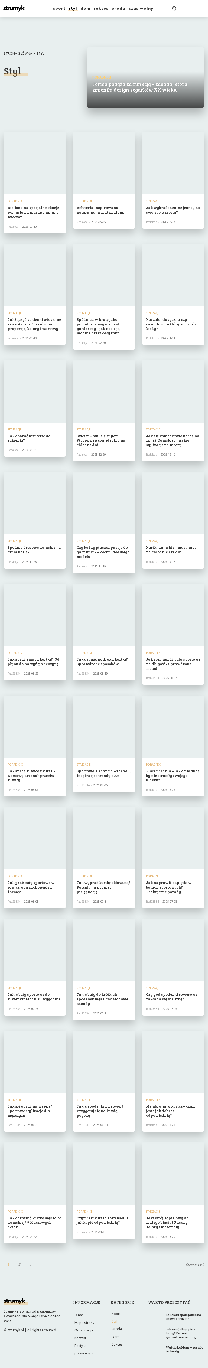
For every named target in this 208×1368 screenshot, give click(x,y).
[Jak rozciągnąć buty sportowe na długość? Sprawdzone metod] (173, 615)
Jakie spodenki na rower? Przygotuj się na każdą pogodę (100, 1110)
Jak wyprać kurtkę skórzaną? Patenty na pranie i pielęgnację (104, 887)
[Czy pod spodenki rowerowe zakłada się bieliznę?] (173, 950)
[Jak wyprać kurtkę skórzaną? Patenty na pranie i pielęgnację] (104, 838)
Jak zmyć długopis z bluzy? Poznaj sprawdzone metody (181, 1333)
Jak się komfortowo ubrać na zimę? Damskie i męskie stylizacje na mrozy (172, 440)
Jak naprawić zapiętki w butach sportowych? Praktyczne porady (168, 887)
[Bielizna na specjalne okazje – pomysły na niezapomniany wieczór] (35, 163)
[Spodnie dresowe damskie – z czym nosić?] (35, 503)
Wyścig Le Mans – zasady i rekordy (184, 1349)
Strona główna (18, 53)
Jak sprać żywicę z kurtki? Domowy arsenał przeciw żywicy (32, 775)
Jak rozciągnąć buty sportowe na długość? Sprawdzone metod (173, 664)
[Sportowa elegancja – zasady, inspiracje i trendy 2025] (104, 727)
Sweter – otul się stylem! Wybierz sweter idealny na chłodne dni (101, 440)
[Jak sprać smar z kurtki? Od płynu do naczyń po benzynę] (35, 615)
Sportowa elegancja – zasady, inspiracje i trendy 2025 (104, 773)
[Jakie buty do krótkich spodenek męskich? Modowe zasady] (104, 950)
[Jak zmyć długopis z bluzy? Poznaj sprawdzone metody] (156, 1331)
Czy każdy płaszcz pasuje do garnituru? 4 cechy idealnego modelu (103, 552)
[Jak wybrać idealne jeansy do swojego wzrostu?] (173, 163)
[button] (174, 8)
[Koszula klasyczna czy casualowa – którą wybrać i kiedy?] (173, 275)
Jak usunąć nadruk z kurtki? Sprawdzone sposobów (102, 661)
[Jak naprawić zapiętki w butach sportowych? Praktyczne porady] (173, 838)
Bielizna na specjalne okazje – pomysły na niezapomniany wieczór (35, 212)
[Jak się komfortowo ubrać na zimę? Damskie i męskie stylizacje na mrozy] (173, 391)
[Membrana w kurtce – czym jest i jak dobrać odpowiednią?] (173, 1062)
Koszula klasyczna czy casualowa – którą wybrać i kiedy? (171, 324)
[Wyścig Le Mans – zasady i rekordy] (156, 1349)
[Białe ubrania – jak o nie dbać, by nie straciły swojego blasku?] (173, 727)
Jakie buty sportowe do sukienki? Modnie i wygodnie (34, 996)
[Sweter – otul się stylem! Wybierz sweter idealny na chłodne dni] (104, 391)
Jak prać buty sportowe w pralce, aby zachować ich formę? (31, 887)
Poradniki (18, 87)
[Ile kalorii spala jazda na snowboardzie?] (156, 1317)
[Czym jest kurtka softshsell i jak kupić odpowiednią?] (104, 1173)
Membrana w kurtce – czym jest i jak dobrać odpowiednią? (171, 1110)
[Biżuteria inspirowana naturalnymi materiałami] (104, 163)
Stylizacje (48, 87)
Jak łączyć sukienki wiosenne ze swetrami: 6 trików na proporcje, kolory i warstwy (34, 324)
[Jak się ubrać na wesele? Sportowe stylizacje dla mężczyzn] (35, 1062)
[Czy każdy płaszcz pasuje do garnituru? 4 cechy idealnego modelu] (104, 503)
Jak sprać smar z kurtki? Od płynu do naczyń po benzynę (34, 661)
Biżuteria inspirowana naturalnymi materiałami (101, 210)
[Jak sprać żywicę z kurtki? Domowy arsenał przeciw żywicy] (35, 727)
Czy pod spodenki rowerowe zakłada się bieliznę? (171, 996)
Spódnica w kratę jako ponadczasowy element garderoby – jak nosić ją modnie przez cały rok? (98, 326)
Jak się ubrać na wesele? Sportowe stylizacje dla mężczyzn (30, 1110)
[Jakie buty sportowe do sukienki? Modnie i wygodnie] (35, 950)
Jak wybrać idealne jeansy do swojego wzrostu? (173, 210)
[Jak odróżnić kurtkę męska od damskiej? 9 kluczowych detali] (35, 1173)
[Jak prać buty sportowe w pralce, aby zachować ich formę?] (35, 838)
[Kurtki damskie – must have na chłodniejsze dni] (173, 503)
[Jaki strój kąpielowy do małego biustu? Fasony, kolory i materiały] (173, 1173)
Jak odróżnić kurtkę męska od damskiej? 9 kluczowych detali (35, 1222)
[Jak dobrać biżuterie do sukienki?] (35, 391)
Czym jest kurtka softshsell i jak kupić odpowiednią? (102, 1220)
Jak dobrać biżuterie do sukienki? (29, 438)
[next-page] (30, 1264)
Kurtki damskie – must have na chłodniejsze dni (171, 549)
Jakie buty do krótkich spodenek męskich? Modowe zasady (102, 999)
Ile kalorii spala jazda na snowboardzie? (183, 1317)
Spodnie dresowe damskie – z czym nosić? (34, 549)
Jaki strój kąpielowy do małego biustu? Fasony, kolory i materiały (167, 1222)
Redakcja (13, 226)
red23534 (14, 673)
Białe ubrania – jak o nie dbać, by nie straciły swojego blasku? (173, 775)
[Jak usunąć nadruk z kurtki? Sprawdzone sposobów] (104, 615)
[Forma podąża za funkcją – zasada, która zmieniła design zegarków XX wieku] (145, 77)
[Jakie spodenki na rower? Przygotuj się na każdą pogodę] (104, 1062)
